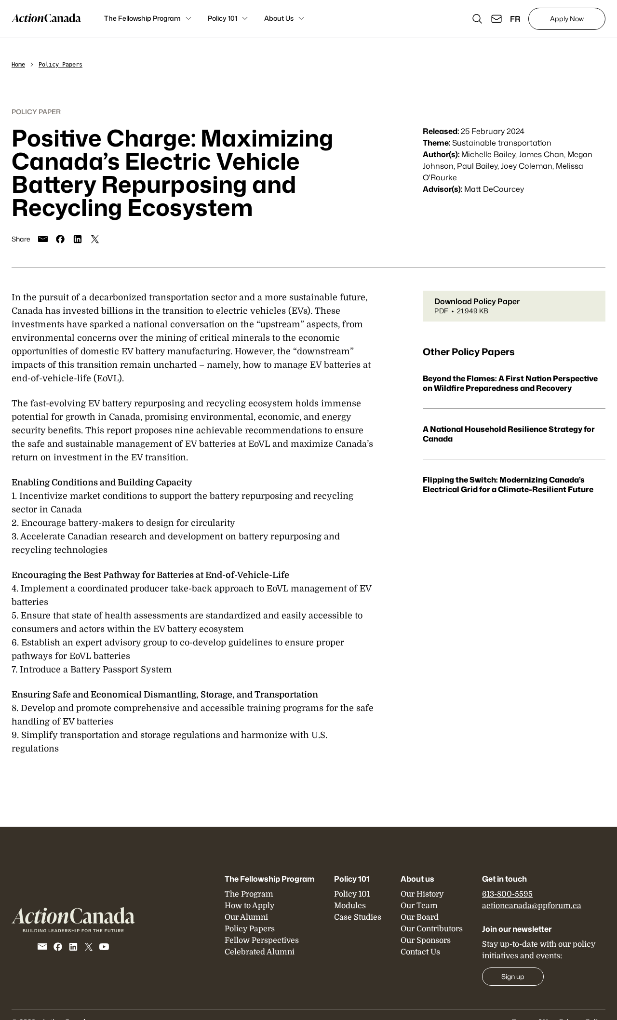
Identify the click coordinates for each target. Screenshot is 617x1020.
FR (515, 18)
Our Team (419, 905)
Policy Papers (60, 64)
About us (417, 878)
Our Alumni (246, 917)
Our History (422, 894)
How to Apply (249, 905)
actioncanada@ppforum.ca (531, 905)
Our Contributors (432, 929)
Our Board (420, 917)
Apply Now (567, 18)
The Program (249, 894)
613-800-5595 (507, 894)
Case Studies (357, 917)
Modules (350, 905)
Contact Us (420, 952)
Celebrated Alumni (260, 952)
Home (18, 64)
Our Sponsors (426, 940)
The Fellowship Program (142, 18)
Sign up (512, 976)
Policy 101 (222, 18)
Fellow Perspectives (262, 940)
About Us (279, 18)
